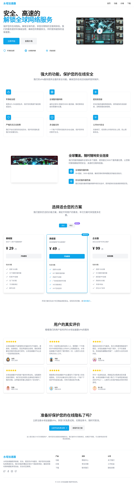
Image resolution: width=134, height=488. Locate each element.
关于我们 (111, 460)
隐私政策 (111, 468)
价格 (122, 3)
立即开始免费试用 (58, 428)
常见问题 (85, 464)
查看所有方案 (78, 428)
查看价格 (29, 41)
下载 (129, 3)
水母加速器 (64, 482)
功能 (115, 3)
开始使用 (24, 256)
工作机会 (111, 464)
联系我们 (87, 301)
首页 (109, 3)
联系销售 (110, 256)
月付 (63, 225)
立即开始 (11, 41)
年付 (72, 225)
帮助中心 (85, 460)
